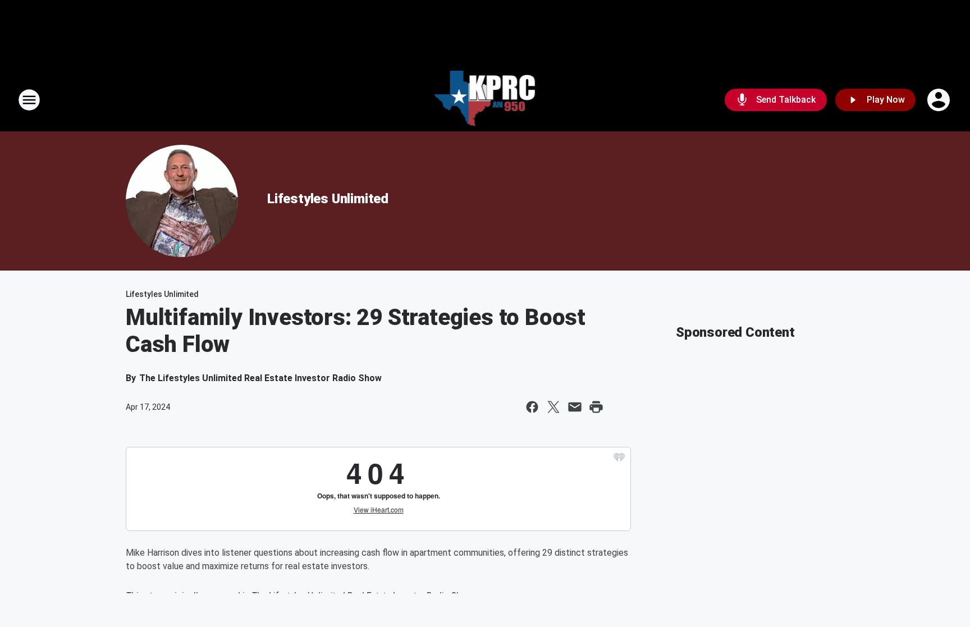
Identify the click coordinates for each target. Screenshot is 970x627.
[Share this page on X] (553, 407)
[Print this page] (596, 407)
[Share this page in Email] (575, 407)
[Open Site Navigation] (29, 100)
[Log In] (939, 100)
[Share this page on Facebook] (532, 407)
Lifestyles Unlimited (327, 199)
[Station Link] (485, 100)
